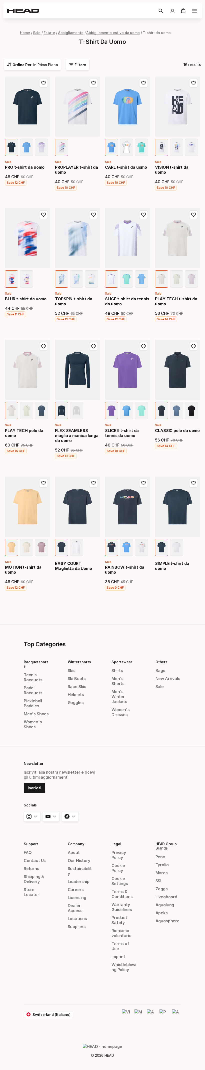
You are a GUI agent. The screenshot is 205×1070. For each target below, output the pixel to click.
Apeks (162, 912)
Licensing (77, 897)
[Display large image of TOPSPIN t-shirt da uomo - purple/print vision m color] (91, 279)
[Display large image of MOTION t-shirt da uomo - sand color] (26, 547)
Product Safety (119, 920)
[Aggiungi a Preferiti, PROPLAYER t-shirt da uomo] (93, 83)
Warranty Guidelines (122, 907)
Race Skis (77, 686)
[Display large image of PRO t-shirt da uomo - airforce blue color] (26, 147)
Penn (160, 856)
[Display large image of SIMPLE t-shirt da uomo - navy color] (161, 547)
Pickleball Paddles (33, 703)
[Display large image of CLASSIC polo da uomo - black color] (191, 410)
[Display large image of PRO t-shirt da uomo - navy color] (11, 147)
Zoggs (162, 888)
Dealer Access (75, 908)
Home (25, 33)
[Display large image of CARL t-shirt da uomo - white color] (126, 147)
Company (76, 844)
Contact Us (35, 860)
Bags (160, 670)
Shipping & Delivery (34, 879)
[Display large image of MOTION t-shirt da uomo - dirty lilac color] (41, 547)
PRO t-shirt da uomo (24, 167)
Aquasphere (168, 920)
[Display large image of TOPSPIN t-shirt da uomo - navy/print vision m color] (61, 279)
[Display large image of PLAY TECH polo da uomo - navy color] (41, 410)
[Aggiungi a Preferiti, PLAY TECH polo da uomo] (43, 346)
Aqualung (165, 904)
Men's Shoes (36, 713)
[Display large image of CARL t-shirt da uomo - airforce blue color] (111, 147)
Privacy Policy (119, 855)
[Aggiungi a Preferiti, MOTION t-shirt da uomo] (43, 483)
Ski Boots (77, 678)
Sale (37, 33)
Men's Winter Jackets (119, 696)
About (74, 852)
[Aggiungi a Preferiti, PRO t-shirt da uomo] (43, 83)
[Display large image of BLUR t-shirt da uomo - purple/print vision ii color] (26, 279)
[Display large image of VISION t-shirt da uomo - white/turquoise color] (176, 147)
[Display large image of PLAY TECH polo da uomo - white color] (11, 410)
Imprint (118, 956)
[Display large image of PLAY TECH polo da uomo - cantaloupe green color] (26, 410)
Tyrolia (162, 864)
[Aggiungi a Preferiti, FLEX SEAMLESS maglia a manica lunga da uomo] (93, 346)
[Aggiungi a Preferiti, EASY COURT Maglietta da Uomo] (93, 483)
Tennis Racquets (33, 677)
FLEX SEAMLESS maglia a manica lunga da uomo (76, 435)
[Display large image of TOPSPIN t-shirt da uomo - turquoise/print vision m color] (76, 279)
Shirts (117, 670)
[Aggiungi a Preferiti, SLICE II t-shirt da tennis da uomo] (143, 346)
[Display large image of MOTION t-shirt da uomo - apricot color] (11, 547)
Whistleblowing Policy (124, 967)
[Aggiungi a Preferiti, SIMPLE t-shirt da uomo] (193, 483)
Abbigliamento (71, 33)
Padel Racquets (33, 690)
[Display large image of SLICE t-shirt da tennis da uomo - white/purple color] (111, 279)
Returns (31, 868)
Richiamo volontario (121, 933)
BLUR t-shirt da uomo (25, 298)
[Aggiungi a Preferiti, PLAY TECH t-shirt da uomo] (193, 214)
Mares (162, 872)
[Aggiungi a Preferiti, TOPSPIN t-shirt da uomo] (93, 214)
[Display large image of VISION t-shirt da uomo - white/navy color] (161, 147)
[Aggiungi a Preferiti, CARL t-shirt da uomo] (143, 83)
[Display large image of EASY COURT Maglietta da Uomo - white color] (76, 547)
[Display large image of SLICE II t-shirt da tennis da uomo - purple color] (111, 410)
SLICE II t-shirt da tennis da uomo (122, 433)
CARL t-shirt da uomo (126, 167)
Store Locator (31, 892)
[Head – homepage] (80, 11)
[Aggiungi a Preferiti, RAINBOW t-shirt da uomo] (143, 483)
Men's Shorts (118, 681)
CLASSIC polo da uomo (177, 430)
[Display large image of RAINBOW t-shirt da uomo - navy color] (111, 547)
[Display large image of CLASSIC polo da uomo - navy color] (161, 410)
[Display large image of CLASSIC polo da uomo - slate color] (176, 410)
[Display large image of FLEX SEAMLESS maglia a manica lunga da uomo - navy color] (61, 410)
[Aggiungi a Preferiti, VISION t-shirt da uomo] (193, 83)
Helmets (76, 694)
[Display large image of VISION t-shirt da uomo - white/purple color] (191, 147)
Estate (49, 33)
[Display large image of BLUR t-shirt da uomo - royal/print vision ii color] (11, 279)
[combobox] (32, 64)
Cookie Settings (120, 881)
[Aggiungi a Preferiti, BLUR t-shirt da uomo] (43, 214)
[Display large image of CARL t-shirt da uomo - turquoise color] (141, 147)
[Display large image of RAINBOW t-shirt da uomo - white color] (141, 547)
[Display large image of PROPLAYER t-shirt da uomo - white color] (61, 147)
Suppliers (77, 926)
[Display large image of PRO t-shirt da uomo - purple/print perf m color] (41, 147)
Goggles (76, 702)
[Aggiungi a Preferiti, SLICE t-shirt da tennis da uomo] (143, 214)
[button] (160, 10)
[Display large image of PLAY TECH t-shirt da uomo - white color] (161, 279)
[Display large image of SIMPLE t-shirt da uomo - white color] (176, 547)
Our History (79, 860)
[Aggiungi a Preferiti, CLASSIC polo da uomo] (193, 346)
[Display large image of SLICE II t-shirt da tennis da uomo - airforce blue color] (126, 410)
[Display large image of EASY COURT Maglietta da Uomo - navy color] (61, 547)
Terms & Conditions (122, 894)
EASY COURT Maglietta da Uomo (73, 566)
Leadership (79, 881)
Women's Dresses (121, 712)
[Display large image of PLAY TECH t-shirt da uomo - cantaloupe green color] (176, 279)
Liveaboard (166, 896)
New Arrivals (168, 678)
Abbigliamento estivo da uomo (113, 33)
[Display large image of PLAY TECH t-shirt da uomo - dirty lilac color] (191, 279)
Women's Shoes (33, 724)
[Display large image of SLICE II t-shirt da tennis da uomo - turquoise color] (141, 410)
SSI (158, 880)
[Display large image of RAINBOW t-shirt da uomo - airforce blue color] (126, 547)
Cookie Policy (118, 868)
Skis (72, 670)
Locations (77, 918)
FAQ (28, 852)
